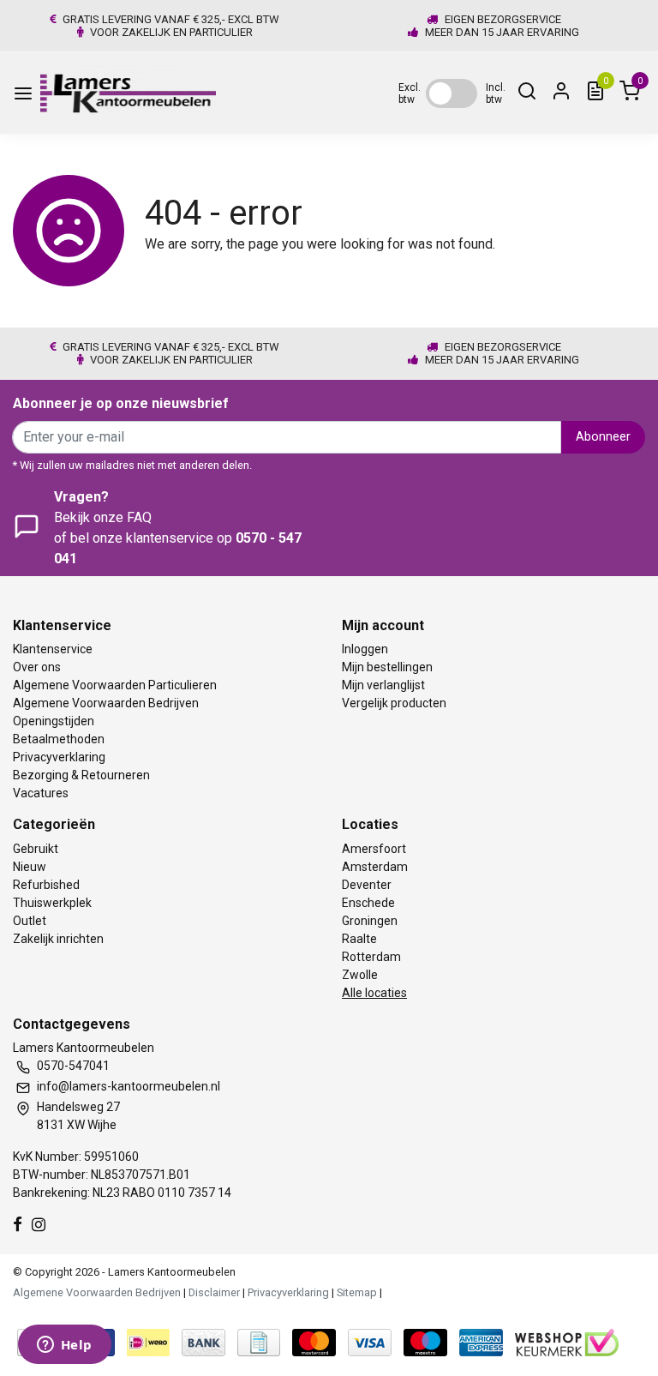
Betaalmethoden (59, 739)
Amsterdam (375, 867)
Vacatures (41, 793)
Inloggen (365, 649)
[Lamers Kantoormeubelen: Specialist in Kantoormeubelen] (128, 93)
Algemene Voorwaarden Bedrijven (106, 703)
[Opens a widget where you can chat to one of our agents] (64, 1346)
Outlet (29, 921)
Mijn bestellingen (387, 667)
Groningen (370, 921)
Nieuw (29, 867)
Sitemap (357, 1292)
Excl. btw (409, 93)
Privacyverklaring (59, 757)
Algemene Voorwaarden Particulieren (115, 685)
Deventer (367, 885)
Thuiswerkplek (52, 903)
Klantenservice (53, 649)
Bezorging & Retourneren (81, 775)
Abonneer (603, 437)
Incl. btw (495, 93)
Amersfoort (374, 849)
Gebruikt (35, 849)
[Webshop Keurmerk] (567, 1341)
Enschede (368, 903)
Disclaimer (214, 1292)
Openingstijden (53, 721)
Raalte (359, 939)
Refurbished (46, 885)
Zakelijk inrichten (58, 939)
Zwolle (360, 975)
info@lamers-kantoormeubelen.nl (128, 1086)
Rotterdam (371, 957)
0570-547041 (73, 1066)
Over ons (37, 667)
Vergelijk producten (394, 703)
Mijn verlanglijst (383, 685)
